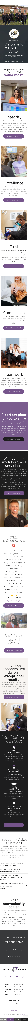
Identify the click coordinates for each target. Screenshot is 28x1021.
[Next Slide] (19, 600)
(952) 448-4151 (14, 1000)
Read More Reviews (13, 605)
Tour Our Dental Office (14, 439)
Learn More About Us (13, 136)
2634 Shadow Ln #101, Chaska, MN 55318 (14, 1003)
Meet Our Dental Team (13, 391)
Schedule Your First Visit (14, 697)
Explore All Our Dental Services (13, 825)
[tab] (11, 600)
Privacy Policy (14, 1010)
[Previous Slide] (8, 600)
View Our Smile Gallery (14, 200)
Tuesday (7, 986)
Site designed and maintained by (11, 1014)
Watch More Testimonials (14, 650)
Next (14, 950)
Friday (6, 994)
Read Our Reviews (13, 266)
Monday (7, 984)
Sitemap (21, 1009)
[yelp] (22, 976)
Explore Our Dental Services (13, 327)
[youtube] (17, 976)
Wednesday (8, 989)
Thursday (7, 991)
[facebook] (5, 976)
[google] (11, 976)
